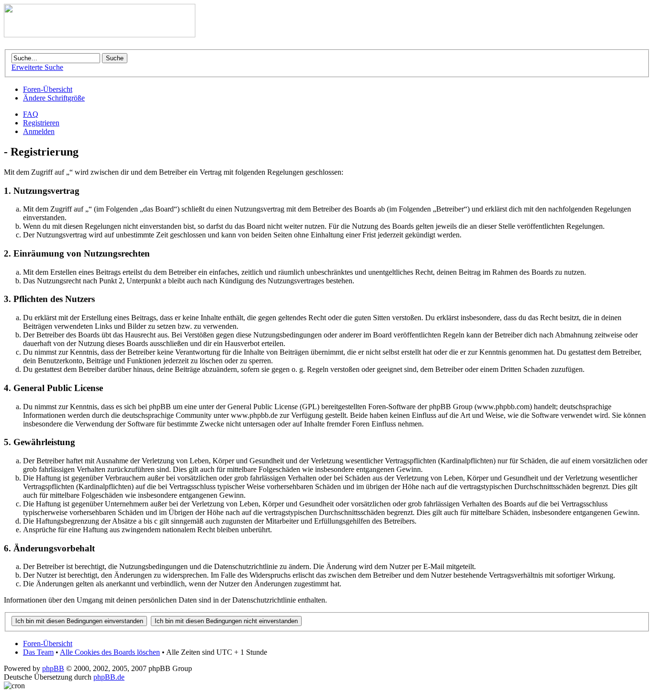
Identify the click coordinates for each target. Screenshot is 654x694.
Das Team (38, 652)
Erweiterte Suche (37, 67)
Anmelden (39, 131)
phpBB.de (108, 677)
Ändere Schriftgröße (54, 98)
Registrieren (41, 123)
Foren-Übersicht (47, 89)
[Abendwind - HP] (99, 35)
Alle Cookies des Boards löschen (110, 652)
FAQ (30, 114)
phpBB (53, 668)
